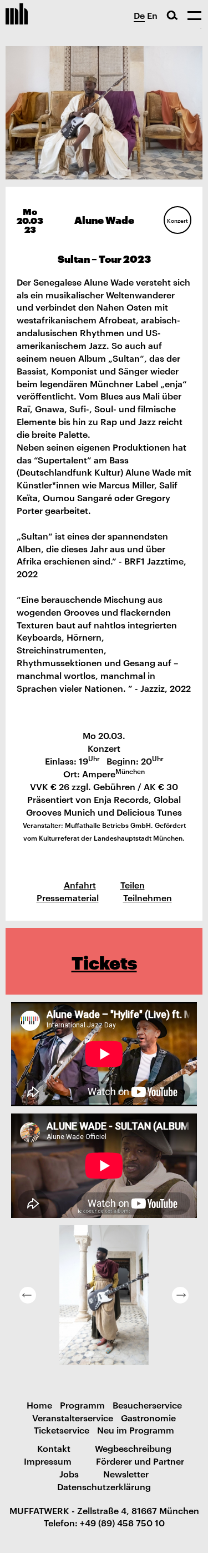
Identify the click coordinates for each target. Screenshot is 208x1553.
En (152, 15)
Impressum (48, 1461)
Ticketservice (61, 1430)
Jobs (69, 1473)
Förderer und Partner (140, 1461)
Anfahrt (80, 884)
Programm (82, 1405)
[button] (27, 1295)
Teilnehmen (147, 897)
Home (39, 1405)
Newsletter (126, 1473)
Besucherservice (147, 1405)
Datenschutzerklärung (104, 1486)
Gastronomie (148, 1417)
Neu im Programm (135, 1430)
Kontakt (53, 1448)
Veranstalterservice (72, 1417)
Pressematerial (68, 897)
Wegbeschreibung (133, 1448)
